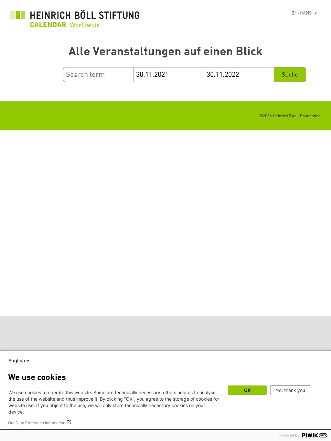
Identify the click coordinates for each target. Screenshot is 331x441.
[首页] (75, 20)
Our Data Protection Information (36, 422)
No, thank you (290, 390)
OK (247, 390)
